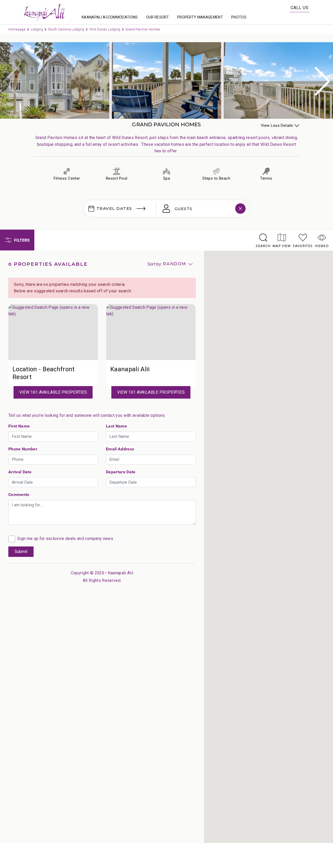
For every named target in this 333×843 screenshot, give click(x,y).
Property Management (200, 17)
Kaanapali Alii (120, 572)
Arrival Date (19, 472)
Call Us (300, 7)
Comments (18, 494)
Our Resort (157, 17)
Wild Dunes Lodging (105, 29)
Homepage (17, 29)
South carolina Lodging (66, 29)
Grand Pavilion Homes (142, 29)
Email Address (120, 449)
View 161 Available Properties (53, 392)
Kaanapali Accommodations (110, 17)
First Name (19, 426)
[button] (322, 81)
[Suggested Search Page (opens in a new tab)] (53, 332)
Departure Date (120, 472)
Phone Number (22, 449)
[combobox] (199, 208)
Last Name (116, 426)
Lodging (37, 29)
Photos (238, 17)
